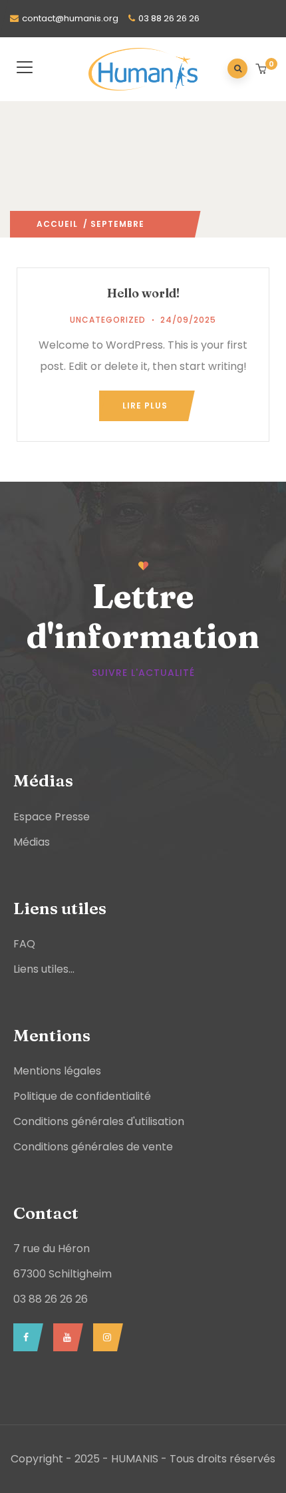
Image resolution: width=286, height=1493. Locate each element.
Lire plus (145, 405)
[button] (262, 70)
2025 (155, 224)
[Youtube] (64, 1337)
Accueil (57, 224)
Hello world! (143, 293)
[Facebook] (25, 1337)
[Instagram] (104, 1337)
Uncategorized (108, 319)
